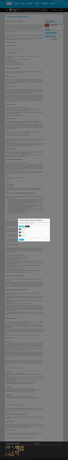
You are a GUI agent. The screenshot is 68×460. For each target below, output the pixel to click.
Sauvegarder (21, 239)
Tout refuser (27, 226)
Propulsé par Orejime (46, 239)
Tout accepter (21, 226)
